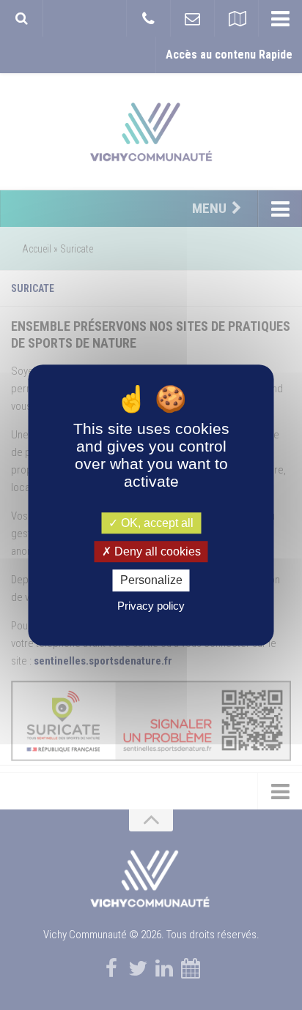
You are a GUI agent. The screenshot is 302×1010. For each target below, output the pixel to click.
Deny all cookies (156, 551)
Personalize (151, 581)
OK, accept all (156, 523)
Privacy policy (151, 605)
